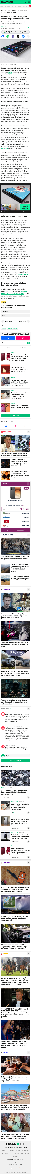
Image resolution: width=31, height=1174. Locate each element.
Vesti (9, 10)
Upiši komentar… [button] (11, 756)
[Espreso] (15, 1156)
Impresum (16, 1159)
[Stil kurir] (22, 1153)
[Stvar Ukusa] (5, 1153)
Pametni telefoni (13, 328)
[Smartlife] (6, 2)
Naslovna (3, 10)
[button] (28, 27)
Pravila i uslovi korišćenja (9, 1162)
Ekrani (4, 328)
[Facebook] (8, 338)
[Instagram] (23, 338)
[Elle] (11, 1153)
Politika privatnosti (13, 1164)
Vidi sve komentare (15, 760)
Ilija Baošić (3, 26)
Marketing (10, 1159)
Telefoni (14, 10)
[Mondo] (5, 1151)
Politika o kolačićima (22, 1162)
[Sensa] (17, 1153)
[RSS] (25, 426)
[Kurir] (12, 1151)
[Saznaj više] (28, 432)
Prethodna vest (9, 321)
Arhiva (20, 1164)
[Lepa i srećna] (18, 1151)
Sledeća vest (22, 321)
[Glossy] (27, 1153)
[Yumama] (25, 1151)
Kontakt (22, 1159)
